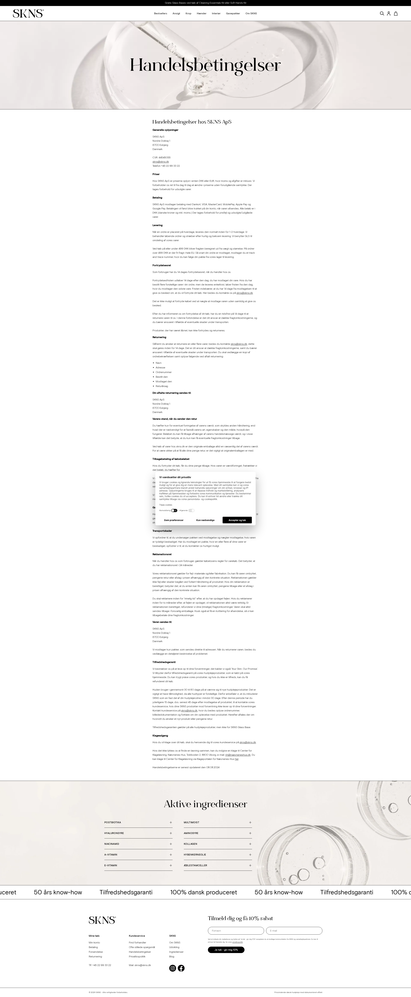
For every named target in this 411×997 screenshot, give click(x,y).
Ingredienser (176, 951)
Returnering (95, 956)
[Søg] (382, 13)
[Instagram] (172, 968)
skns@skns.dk (161, 161)
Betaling (93, 947)
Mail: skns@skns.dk (140, 965)
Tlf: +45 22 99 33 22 (100, 965)
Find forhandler (137, 942)
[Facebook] (181, 968)
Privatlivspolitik (137, 956)
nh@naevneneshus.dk (238, 754)
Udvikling (174, 947)
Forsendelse (96, 951)
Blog (171, 956)
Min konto (94, 942)
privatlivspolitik (237, 942)
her (236, 759)
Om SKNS (174, 942)
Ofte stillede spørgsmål (142, 947)
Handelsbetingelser (140, 951)
